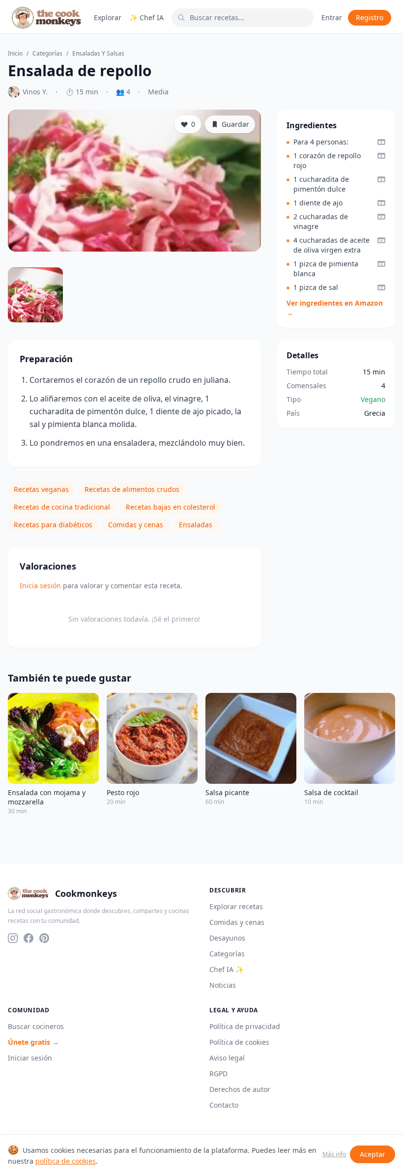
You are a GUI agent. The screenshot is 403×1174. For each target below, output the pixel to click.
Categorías (47, 53)
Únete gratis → (33, 1042)
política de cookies (65, 1161)
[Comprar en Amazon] (381, 142)
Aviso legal (227, 1057)
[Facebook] (28, 938)
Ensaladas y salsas (98, 53)
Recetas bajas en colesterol (170, 507)
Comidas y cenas (135, 524)
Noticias (222, 985)
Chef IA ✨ (226, 969)
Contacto (223, 1105)
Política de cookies (239, 1042)
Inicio (15, 53)
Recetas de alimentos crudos (132, 489)
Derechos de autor (239, 1089)
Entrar (331, 17)
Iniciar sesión (30, 1057)
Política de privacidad (244, 1026)
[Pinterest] (44, 938)
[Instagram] (13, 938)
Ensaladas (195, 524)
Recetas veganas (41, 489)
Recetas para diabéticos (53, 524)
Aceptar (372, 1154)
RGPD (218, 1073)
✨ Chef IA (146, 17)
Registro (369, 17)
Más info (334, 1154)
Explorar (107, 17)
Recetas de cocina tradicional (62, 507)
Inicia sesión (40, 585)
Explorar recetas (236, 906)
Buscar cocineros (36, 1026)
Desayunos (227, 938)
